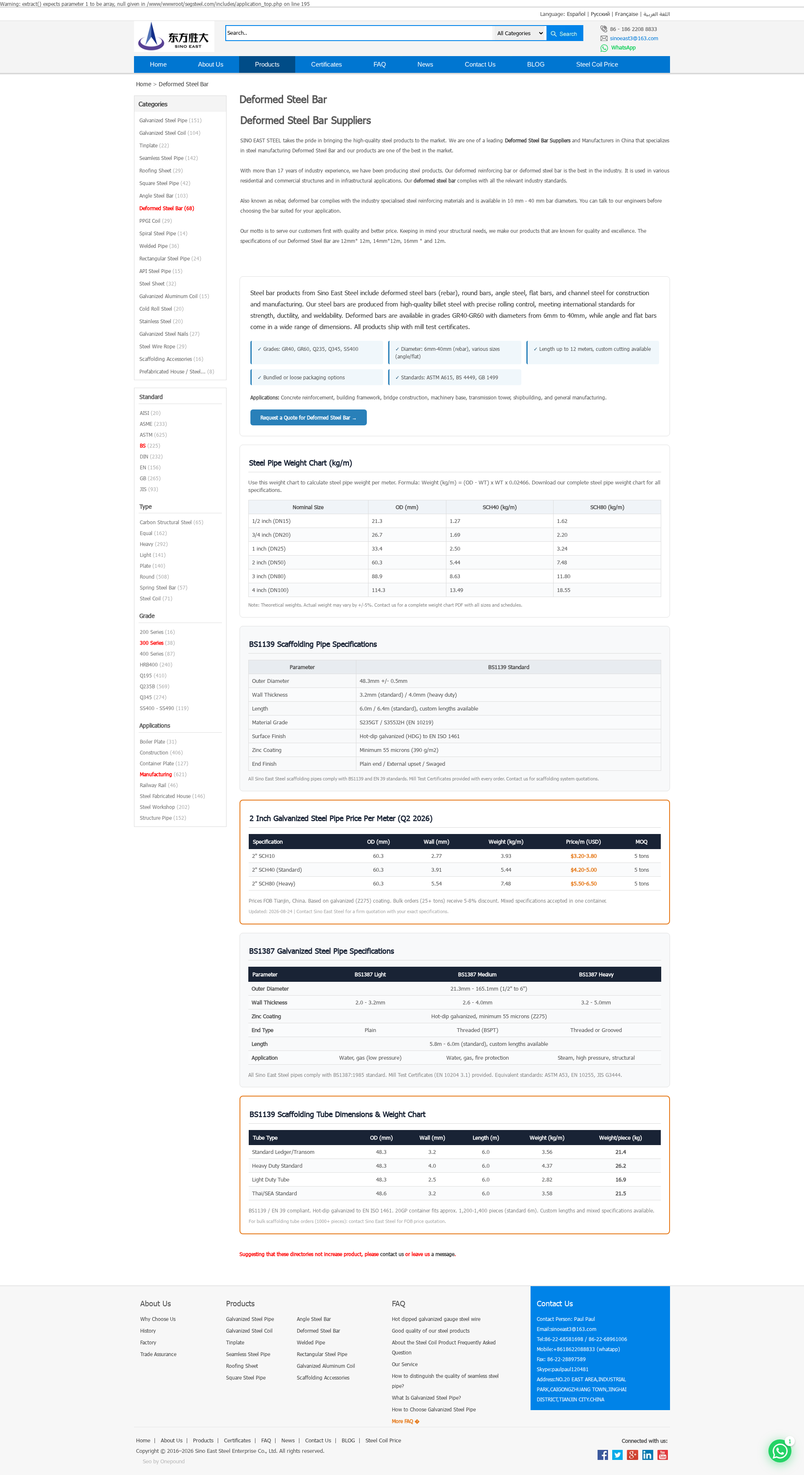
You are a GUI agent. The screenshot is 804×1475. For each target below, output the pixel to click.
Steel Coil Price (597, 64)
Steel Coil (150, 598)
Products (267, 64)
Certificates (326, 64)
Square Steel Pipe (165, 183)
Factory (148, 1342)
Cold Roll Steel (161, 308)
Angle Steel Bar (163, 195)
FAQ (380, 64)
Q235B (147, 686)
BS (143, 445)
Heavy (146, 544)
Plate (145, 566)
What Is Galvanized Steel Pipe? (426, 1397)
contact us (392, 1254)
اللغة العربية (657, 13)
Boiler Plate (152, 741)
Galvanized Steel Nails (169, 334)
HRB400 (149, 664)
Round (147, 576)
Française (626, 13)
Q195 (146, 675)
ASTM (146, 435)
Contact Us (480, 64)
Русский (600, 13)
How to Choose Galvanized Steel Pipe (434, 1409)
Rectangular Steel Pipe (170, 258)
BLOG (536, 64)
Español (576, 13)
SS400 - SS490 (157, 708)
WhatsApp (623, 47)
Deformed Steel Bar (184, 84)
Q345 (146, 697)
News (425, 64)
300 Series (151, 643)
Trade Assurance (158, 1354)
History (148, 1330)
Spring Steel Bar (158, 587)
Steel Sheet (157, 283)
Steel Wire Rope (163, 346)
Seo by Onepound (164, 1461)
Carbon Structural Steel (166, 522)
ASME (146, 424)
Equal (146, 533)
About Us (211, 64)
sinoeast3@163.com (634, 38)
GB (143, 478)
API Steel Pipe (161, 271)
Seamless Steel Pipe (168, 158)
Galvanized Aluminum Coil (174, 296)
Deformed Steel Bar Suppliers (537, 140)
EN (143, 467)
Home (158, 64)
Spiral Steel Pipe (163, 233)
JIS (143, 489)
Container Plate (157, 763)
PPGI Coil (155, 221)
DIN (144, 456)
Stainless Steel (161, 321)
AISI (144, 413)
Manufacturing (156, 774)
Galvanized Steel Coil (170, 133)
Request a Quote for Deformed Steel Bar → (308, 417)
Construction (154, 752)
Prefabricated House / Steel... (176, 371)
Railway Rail (153, 785)
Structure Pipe (156, 818)
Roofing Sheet (161, 170)
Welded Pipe (159, 246)
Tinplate (154, 145)
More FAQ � (406, 1421)
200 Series (151, 632)
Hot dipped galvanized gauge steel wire (436, 1319)
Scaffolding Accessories (171, 359)
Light (145, 555)
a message (442, 1254)
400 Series (151, 653)
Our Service (404, 1364)
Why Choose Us (157, 1319)
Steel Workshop (157, 807)
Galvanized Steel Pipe (170, 120)
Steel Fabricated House (165, 796)
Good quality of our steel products (430, 1330)
